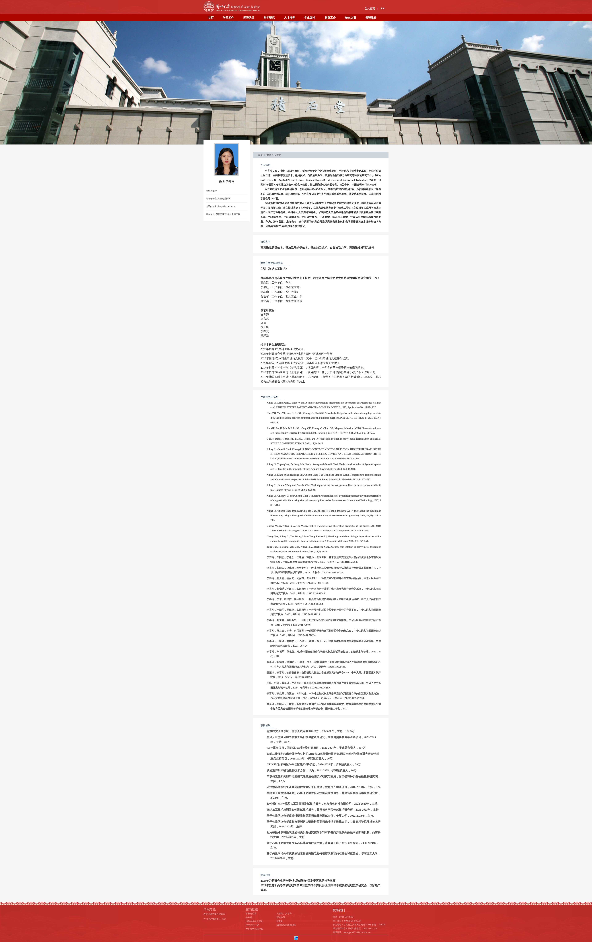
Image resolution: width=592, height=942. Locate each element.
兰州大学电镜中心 (254, 928)
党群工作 (330, 17)
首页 (211, 17)
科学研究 (269, 17)
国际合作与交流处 (254, 921)
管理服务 (370, 17)
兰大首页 (370, 8)
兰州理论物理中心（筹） (215, 918)
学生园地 (309, 17)
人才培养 (289, 17)
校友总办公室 (252, 925)
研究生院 (281, 917)
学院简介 (228, 17)
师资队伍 (248, 17)
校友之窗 (350, 17)
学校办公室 (251, 913)
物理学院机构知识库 (286, 925)
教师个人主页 (274, 155)
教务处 (249, 917)
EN (382, 8)
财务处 (280, 921)
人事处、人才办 (284, 913)
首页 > (262, 155)
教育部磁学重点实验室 (214, 913)
